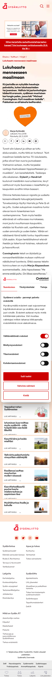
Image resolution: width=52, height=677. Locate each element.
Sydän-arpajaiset (10, 586)
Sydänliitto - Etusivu (21, 6)
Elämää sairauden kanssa (14, 555)
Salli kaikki (26, 376)
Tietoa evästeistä (10, 642)
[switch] (44, 345)
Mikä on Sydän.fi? (12, 613)
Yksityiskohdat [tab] (26, 287)
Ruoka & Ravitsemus (11, 558)
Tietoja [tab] (43, 287)
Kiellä (26, 395)
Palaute (6, 630)
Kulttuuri (14, 56)
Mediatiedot (8, 626)
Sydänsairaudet (9, 551)
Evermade (30, 657)
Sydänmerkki (28, 663)
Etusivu (6, 56)
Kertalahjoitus (8, 578)
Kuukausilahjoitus (10, 582)
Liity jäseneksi (32, 582)
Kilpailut (6, 622)
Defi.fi (28, 606)
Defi (4, 663)
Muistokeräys (8, 598)
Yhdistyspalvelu (12, 666)
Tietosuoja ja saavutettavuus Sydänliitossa (9, 636)
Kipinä (40, 666)
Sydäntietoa (9, 546)
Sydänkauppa (32, 598)
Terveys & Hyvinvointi (12, 563)
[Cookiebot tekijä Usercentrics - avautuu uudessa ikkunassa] (37, 279)
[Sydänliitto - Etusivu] (26, 528)
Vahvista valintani (26, 386)
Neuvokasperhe (15, 663)
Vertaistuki (30, 555)
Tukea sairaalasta (33, 558)
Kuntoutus (30, 551)
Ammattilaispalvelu (28, 666)
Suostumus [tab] (9, 287)
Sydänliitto (31, 573)
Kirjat (22, 56)
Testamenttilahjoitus (11, 590)
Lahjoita (7, 573)
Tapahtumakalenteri (34, 602)
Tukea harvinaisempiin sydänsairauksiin (35, 593)
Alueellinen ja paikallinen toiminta (36, 587)
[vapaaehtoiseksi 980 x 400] (26, 29)
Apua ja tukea (33, 546)
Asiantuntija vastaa (11, 618)
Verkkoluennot (8, 566)
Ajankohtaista (32, 578)
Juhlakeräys (8, 594)
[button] (41, 7)
